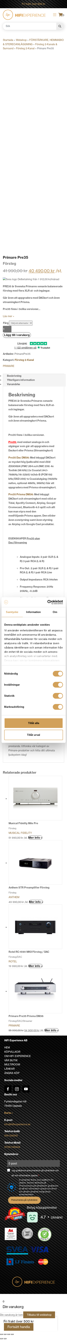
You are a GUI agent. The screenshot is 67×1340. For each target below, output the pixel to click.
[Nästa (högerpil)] (5, 1338)
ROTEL (13, 961)
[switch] (58, 685)
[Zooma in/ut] (1, 1334)
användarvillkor (26, 1194)
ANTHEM (14, 897)
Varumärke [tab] (13, 384)
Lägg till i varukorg (17, 335)
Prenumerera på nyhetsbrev (24, 1200)
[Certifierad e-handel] (45, 1234)
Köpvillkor (12, 1051)
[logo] (24, 15)
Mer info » (35, 837)
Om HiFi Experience (17, 1056)
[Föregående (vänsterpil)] (1, 1338)
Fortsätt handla (19, 1327)
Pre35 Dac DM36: (18, 457)
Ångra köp (11, 1073)
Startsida (8, 40)
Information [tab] (33, 611)
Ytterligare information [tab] (21, 380)
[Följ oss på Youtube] (25, 1089)
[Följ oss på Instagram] (16, 1089)
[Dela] (8, 1334)
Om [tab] (55, 611)
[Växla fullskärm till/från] (5, 1334)
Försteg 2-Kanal (25, 48)
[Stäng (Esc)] (12, 1334)
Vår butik (11, 1060)
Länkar (9, 1068)
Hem (7, 1047)
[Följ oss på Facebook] (7, 1089)
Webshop (21, 40)
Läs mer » (8, 316)
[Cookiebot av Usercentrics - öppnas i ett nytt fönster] (48, 602)
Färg (6, 323)
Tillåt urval (33, 734)
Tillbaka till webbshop (39, 1314)
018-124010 (11, 1135)
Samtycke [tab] (12, 611)
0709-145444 (12, 1147)
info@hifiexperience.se (17, 1124)
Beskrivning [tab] (14, 375)
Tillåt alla (33, 723)
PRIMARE (8, 366)
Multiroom (12, 1064)
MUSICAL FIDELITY (20, 833)
